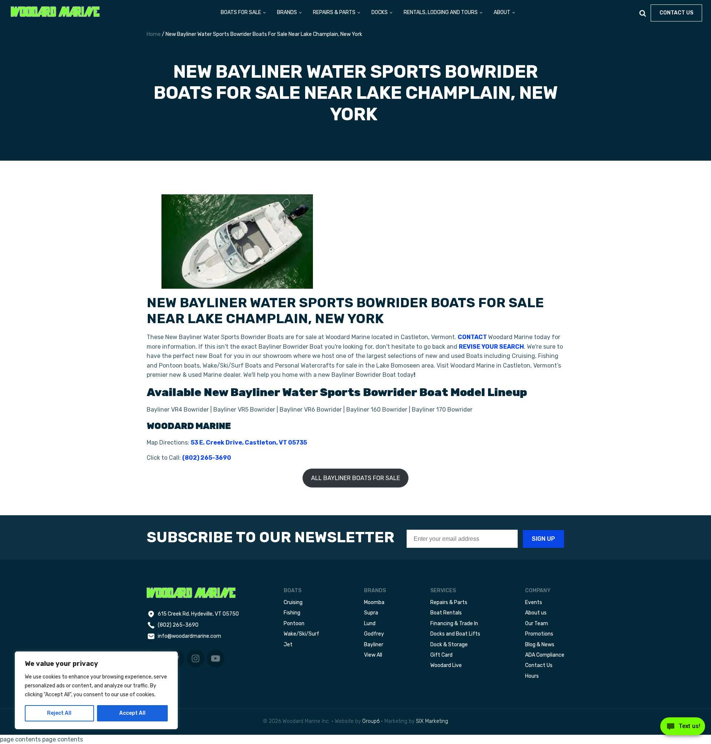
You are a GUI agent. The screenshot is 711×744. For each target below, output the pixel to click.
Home (154, 34)
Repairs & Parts (448, 602)
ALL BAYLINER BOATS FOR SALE (355, 478)
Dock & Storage (449, 644)
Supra (371, 613)
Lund (369, 623)
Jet (288, 644)
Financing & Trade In (454, 623)
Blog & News (539, 644)
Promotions (539, 634)
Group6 (371, 721)
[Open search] (643, 13)
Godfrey (374, 634)
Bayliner (373, 644)
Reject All (59, 713)
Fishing (292, 613)
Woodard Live (446, 665)
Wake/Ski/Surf (301, 634)
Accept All (132, 713)
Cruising (293, 602)
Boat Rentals (446, 613)
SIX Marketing (432, 721)
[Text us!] (682, 728)
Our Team (536, 623)
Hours (532, 676)
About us (536, 613)
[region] (96, 690)
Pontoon (294, 623)
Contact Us (539, 665)
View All (373, 655)
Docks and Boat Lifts (455, 634)
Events (533, 602)
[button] (244, 13)
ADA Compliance (544, 655)
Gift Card (441, 655)
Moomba (374, 602)
